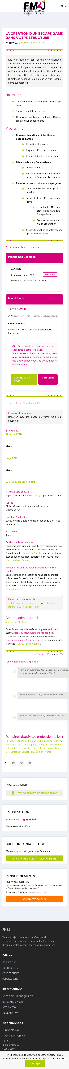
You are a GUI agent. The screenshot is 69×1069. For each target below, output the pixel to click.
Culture (57, 740)
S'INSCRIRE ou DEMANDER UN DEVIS (34, 858)
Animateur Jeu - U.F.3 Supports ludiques (26, 744)
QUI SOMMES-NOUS (12, 1001)
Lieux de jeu (46, 740)
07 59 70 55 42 (11, 1030)
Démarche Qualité (32, 553)
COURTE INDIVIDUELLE (31, 43)
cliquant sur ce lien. (16, 589)
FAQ (14, 1007)
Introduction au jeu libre (25, 602)
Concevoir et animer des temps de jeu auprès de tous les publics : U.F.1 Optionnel (34, 748)
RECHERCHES (10, 967)
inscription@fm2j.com (17, 622)
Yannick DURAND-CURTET (20, 482)
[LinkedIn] (30, 763)
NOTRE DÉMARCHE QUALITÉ (17, 996)
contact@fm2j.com (37, 892)
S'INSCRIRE (47, 377)
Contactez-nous (34, 899)
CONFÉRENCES (10, 973)
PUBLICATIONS (10, 978)
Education (33, 740)
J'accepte (35, 1063)
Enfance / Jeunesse (16, 740)
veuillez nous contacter (28, 643)
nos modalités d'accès (17, 560)
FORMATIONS (9, 962)
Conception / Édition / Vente (36, 751)
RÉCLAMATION (10, 1012)
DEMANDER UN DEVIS (22, 379)
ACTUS (6, 1007)
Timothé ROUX (14, 434)
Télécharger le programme (37, 793)
